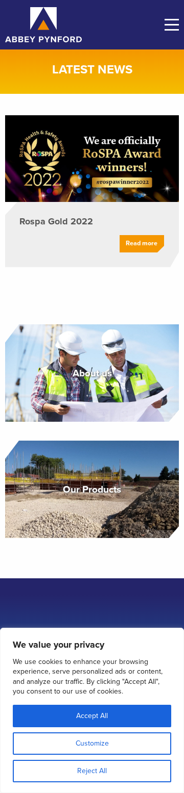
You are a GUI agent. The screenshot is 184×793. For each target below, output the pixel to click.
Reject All (92, 770)
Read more (141, 243)
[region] (92, 710)
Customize (92, 743)
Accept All (92, 715)
